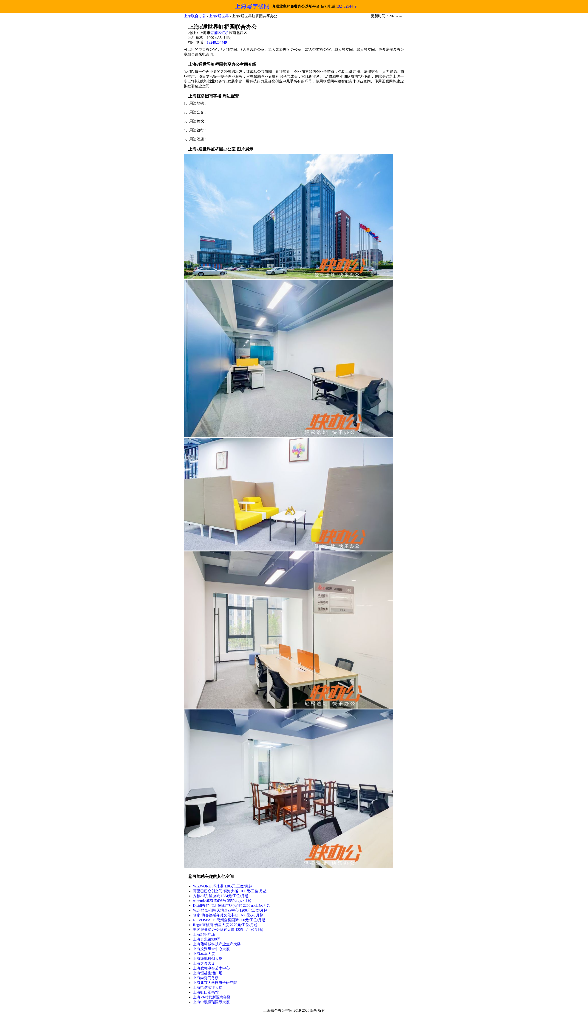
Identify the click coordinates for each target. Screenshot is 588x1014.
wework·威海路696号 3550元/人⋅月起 (222, 901)
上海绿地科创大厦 (207, 958)
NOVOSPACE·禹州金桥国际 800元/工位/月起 (229, 920)
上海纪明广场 (204, 934)
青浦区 (215, 33)
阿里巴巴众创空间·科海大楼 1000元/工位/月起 (230, 891)
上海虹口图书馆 (206, 992)
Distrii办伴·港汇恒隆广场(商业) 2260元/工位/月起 (232, 905)
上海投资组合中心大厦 (211, 949)
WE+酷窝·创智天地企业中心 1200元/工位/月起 (230, 910)
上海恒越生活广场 (207, 973)
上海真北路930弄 (206, 939)
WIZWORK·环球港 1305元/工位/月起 (222, 886)
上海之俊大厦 (204, 963)
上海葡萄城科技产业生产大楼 (217, 944)
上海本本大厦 (204, 954)
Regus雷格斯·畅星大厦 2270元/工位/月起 (225, 925)
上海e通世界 (219, 16)
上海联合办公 (195, 16)
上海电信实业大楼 (207, 987)
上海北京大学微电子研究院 (215, 983)
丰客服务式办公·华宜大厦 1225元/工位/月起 (228, 930)
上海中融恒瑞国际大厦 (211, 1002)
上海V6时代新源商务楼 (212, 997)
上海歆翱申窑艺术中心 (211, 968)
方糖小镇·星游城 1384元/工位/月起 (220, 896)
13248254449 (346, 6)
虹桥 (225, 33)
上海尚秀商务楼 (206, 978)
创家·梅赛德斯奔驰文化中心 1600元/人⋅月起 (228, 915)
